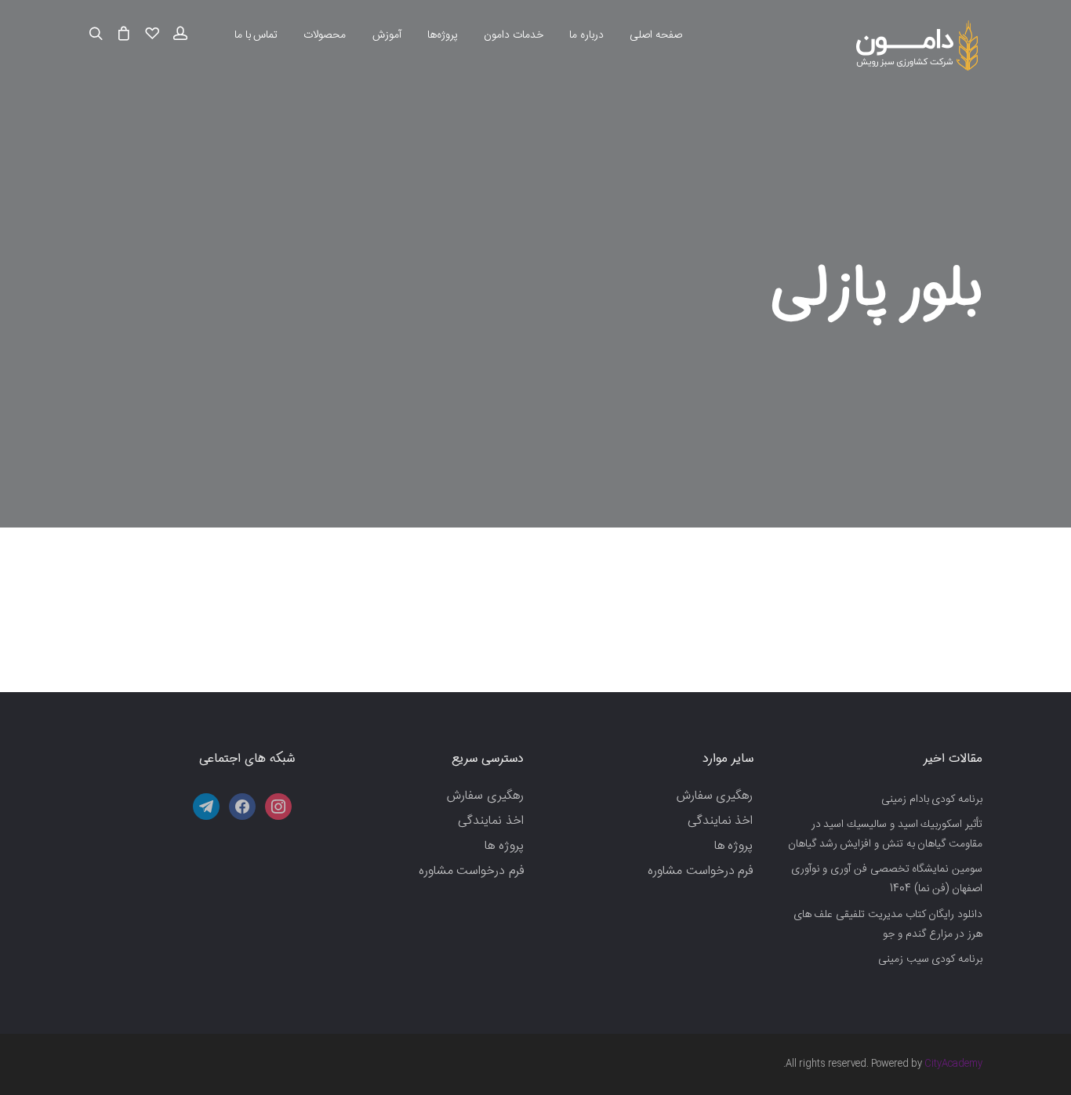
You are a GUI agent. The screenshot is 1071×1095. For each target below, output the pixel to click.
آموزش (386, 35)
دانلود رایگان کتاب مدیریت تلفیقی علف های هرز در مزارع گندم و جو (887, 924)
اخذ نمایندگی (720, 821)
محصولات (324, 35)
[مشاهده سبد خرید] (124, 34)
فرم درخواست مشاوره (700, 871)
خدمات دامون (513, 35)
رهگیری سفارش (715, 796)
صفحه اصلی (656, 35)
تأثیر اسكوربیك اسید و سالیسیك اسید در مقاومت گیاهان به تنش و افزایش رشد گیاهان (885, 834)
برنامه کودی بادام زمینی (931, 799)
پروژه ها (733, 846)
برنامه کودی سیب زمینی (930, 959)
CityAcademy (953, 1063)
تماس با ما (256, 35)
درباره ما (586, 35)
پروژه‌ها (442, 35)
